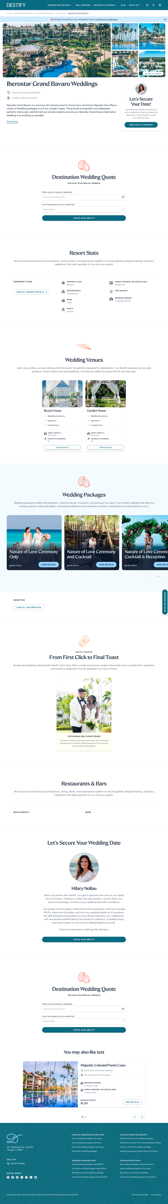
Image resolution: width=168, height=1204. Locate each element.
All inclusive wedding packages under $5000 (89, 1168)
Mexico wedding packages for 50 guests (135, 1168)
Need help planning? (141, 125)
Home (9, 13)
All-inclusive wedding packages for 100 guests (138, 1177)
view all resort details (30, 292)
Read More (12, 121)
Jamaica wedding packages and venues (87, 1138)
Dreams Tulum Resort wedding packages (135, 1147)
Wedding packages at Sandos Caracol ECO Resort (139, 1151)
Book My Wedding (165, 602)
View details (133, 1103)
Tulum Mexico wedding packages (84, 1151)
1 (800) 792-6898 (17, 1163)
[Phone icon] (147, 5)
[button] (149, 576)
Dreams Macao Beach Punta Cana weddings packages (140, 1143)
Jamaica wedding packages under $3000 (88, 1164)
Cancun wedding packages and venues (86, 1143)
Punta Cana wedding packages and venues (88, 1147)
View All (153, 74)
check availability (84, 939)
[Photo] (57, 50)
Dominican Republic (44, 13)
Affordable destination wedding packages (87, 1173)
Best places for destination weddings (134, 1173)
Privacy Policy (156, 1195)
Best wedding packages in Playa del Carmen (137, 1164)
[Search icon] (153, 5)
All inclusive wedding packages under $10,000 (89, 1177)
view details (48, 564)
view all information (28, 607)
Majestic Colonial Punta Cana (103, 1065)
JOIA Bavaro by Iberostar (106, 19)
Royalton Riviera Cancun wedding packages (136, 1138)
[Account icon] (160, 5)
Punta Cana (61, 13)
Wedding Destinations (24, 13)
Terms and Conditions (140, 1195)
